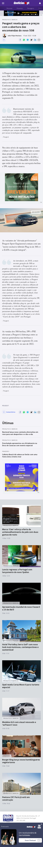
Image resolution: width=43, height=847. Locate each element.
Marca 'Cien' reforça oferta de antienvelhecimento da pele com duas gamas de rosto (20, 532)
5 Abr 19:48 (5, 766)
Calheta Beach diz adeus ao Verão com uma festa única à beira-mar (19, 455)
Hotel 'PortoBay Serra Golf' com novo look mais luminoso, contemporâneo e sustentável (20, 647)
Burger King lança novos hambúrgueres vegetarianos (21, 761)
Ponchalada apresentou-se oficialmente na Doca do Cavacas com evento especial (19, 444)
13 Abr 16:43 (6, 803)
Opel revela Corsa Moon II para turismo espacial (20, 686)
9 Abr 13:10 (5, 613)
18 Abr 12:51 (6, 576)
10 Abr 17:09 (6, 538)
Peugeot (5, 405)
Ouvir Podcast (30, 840)
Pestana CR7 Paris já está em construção (16, 798)
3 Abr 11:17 (5, 691)
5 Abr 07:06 (5, 728)
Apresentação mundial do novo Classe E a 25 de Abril (21, 608)
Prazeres (20, 8)
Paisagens (30, 8)
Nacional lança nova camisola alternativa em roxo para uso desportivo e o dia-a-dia (20, 433)
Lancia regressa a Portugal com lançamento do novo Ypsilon (17, 571)
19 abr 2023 (29, 35)
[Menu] (3, 3)
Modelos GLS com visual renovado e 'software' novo (19, 723)
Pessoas (9, 8)
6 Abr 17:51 (5, 653)
